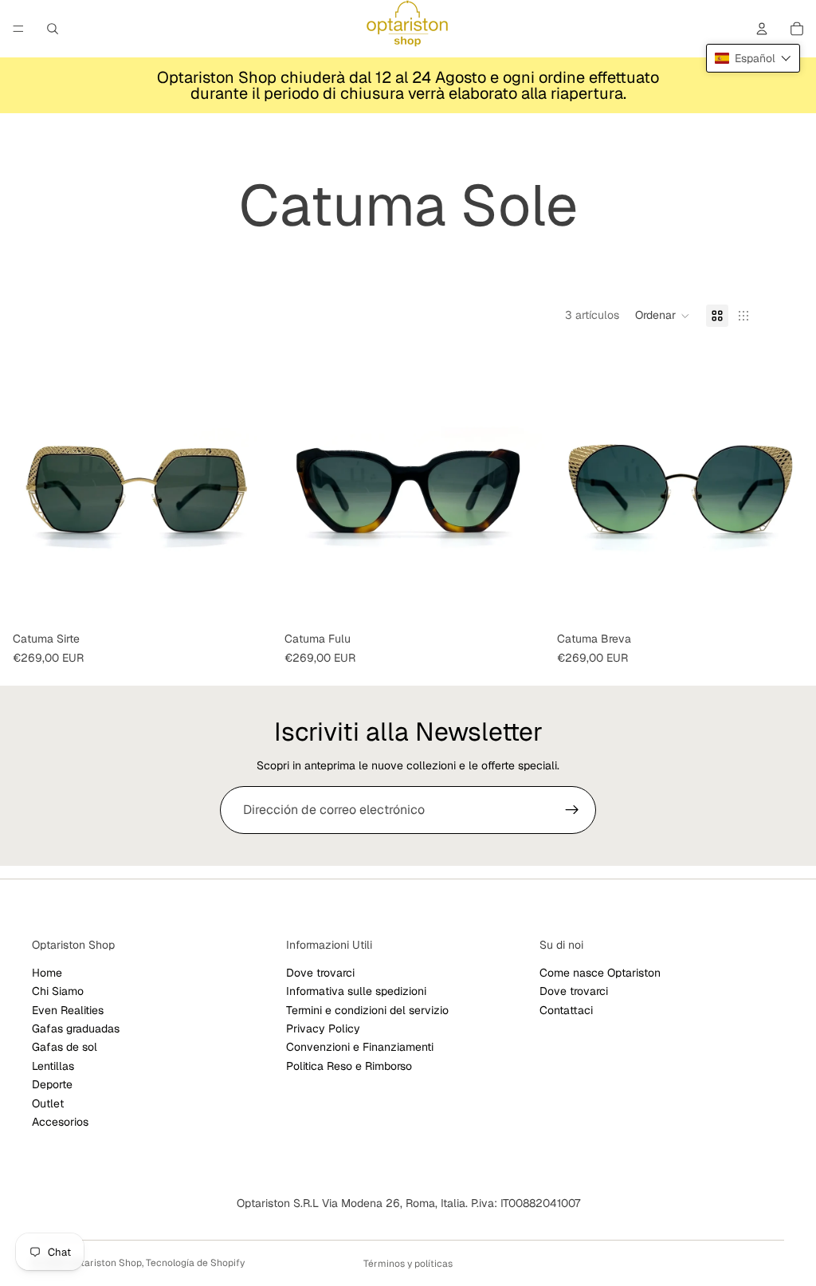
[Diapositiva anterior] (24, 488)
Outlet (48, 1103)
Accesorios (60, 1122)
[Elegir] (247, 600)
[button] (662, 315)
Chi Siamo (58, 991)
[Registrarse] (572, 810)
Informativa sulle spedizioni (356, 991)
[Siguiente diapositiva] (248, 488)
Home (47, 972)
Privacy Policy (323, 1028)
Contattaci (566, 1010)
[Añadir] (519, 600)
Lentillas (53, 1066)
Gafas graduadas (76, 1028)
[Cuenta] (761, 28)
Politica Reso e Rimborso (349, 1066)
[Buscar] (52, 28)
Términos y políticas (408, 1263)
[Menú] (18, 28)
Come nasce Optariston (600, 972)
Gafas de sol (64, 1047)
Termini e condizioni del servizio (367, 1010)
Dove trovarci (320, 972)
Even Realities (68, 1010)
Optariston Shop (105, 1263)
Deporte (52, 1084)
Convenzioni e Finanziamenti (360, 1047)
